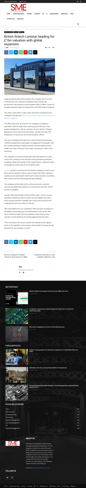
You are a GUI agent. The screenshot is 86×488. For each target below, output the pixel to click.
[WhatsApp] (21, 52)
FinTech (22, 32)
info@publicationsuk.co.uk (41, 468)
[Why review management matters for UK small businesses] (17, 334)
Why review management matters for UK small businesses (46, 327)
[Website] (21, 273)
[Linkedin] (77, 1)
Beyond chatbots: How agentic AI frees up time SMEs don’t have (48, 291)
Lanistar (7, 170)
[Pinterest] (25, 52)
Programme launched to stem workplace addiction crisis (44, 256)
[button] (78, 23)
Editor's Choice (14, 29)
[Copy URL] (35, 52)
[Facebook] (6, 52)
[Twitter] (80, 1)
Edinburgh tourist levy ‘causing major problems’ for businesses (48, 368)
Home (6, 29)
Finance (16, 32)
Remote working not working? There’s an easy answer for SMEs (15, 256)
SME (7, 47)
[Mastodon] (24, 273)
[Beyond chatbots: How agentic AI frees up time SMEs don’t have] (17, 298)
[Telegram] (30, 52)
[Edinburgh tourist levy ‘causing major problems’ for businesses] (17, 375)
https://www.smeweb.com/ (26, 270)
